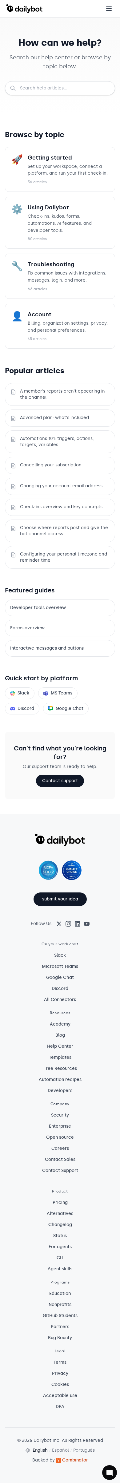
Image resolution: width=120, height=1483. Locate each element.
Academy (60, 1024)
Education (60, 1293)
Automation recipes (60, 1079)
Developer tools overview (38, 607)
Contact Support (60, 1170)
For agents (60, 1246)
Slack (23, 693)
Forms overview (27, 628)
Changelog (60, 1224)
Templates (60, 1057)
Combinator (75, 1460)
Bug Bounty (60, 1337)
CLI (60, 1257)
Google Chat (69, 708)
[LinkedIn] (77, 924)
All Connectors (60, 999)
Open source (60, 1137)
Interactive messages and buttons (47, 648)
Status (60, 1235)
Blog (60, 1035)
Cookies (60, 1384)
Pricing (60, 1202)
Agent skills (60, 1268)
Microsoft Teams (60, 966)
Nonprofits (60, 1304)
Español (60, 1450)
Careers (60, 1148)
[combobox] (60, 88)
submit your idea (60, 899)
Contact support (60, 780)
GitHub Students (60, 1315)
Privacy (60, 1373)
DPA (60, 1406)
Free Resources (60, 1068)
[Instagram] (68, 924)
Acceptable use (60, 1395)
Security (60, 1115)
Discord (26, 708)
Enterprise (60, 1126)
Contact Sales (60, 1159)
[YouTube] (87, 924)
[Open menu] (109, 8)
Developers (60, 1090)
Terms (60, 1362)
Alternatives (60, 1213)
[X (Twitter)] (59, 924)
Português (84, 1450)
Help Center (60, 1046)
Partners (60, 1326)
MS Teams (61, 693)
